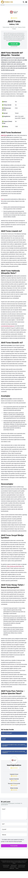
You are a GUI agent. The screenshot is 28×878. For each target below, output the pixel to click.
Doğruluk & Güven (14, 774)
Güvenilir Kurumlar (21, 865)
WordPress (20, 862)
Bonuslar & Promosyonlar (14, 783)
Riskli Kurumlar (14, 865)
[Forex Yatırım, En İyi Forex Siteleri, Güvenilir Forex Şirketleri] (7, 1)
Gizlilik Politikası (13, 866)
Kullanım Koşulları (21, 866)
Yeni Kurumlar (5, 866)
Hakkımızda (12, 868)
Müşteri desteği (14, 788)
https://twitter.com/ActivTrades (14, 566)
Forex (2, 199)
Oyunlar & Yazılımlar (14, 779)
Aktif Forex (4, 135)
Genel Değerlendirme (14, 765)
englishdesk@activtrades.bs (8, 326)
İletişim (17, 868)
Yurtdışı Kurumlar (6, 865)
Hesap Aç (13, 44)
